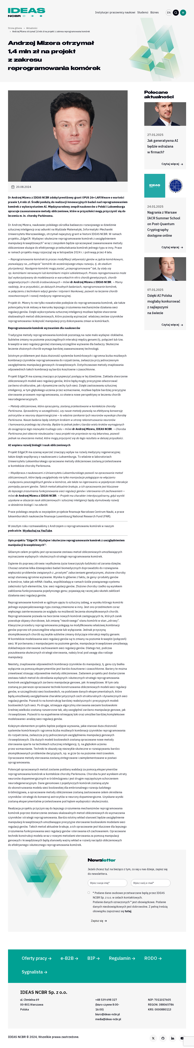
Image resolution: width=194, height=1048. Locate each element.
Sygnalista (32, 972)
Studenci (142, 12)
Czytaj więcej (171, 164)
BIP (91, 958)
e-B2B (67, 958)
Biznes (154, 12)
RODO (150, 958)
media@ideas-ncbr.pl (108, 1019)
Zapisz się (97, 921)
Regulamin (120, 958)
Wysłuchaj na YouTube (37, 530)
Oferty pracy (34, 958)
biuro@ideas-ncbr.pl (107, 1014)
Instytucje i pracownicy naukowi (115, 12)
